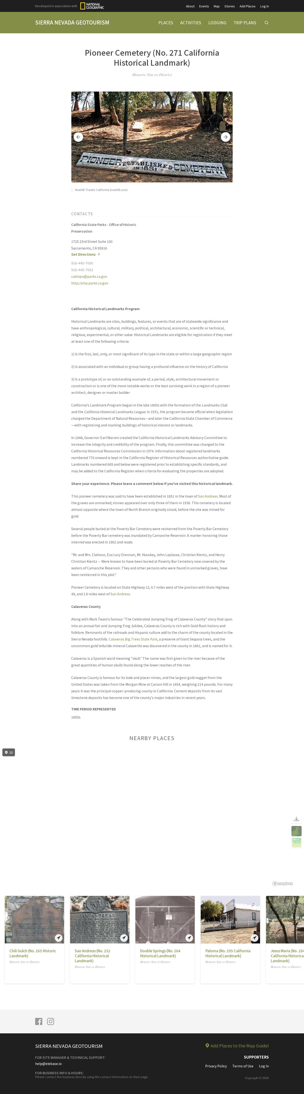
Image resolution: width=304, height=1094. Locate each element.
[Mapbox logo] (282, 883)
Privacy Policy (216, 1066)
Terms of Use (242, 1066)
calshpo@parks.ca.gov (89, 276)
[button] (78, 137)
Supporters (256, 1057)
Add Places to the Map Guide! (240, 1045)
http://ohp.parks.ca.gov (89, 283)
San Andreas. (120, 593)
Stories (229, 6)
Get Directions (83, 254)
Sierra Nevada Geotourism (72, 22)
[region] (152, 817)
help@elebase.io (48, 1063)
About (190, 6)
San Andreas (208, 496)
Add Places (248, 6)
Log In (264, 6)
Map (217, 6)
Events (204, 6)
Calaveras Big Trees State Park (133, 639)
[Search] (266, 22)
